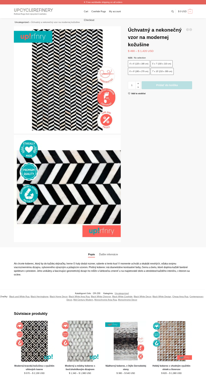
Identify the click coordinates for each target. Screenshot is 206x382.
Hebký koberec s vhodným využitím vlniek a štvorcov (171, 367)
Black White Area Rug (79, 296)
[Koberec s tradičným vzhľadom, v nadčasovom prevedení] (187, 29)
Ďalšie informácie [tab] (108, 254)
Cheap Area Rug (180, 296)
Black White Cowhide (122, 296)
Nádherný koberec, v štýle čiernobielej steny (126, 367)
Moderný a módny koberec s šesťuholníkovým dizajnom (80, 367)
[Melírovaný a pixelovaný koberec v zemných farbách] (190, 29)
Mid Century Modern (83, 299)
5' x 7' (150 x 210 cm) (161, 64)
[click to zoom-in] (67, 79)
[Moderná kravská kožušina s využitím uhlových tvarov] (34, 341)
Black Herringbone (39, 296)
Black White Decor (142, 296)
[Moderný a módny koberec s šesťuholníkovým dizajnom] (80, 341)
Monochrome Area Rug (105, 299)
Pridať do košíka (167, 85)
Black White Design (161, 296)
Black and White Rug (19, 296)
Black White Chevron (101, 296)
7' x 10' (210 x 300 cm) (162, 71)
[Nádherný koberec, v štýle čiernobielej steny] (125, 341)
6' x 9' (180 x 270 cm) (138, 71)
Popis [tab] (91, 254)
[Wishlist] (50, 325)
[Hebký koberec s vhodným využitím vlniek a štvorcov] (171, 341)
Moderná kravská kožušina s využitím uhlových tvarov (34, 367)
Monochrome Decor (127, 299)
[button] (185, 11)
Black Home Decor (59, 296)
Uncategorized (22, 22)
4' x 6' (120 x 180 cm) (138, 64)
